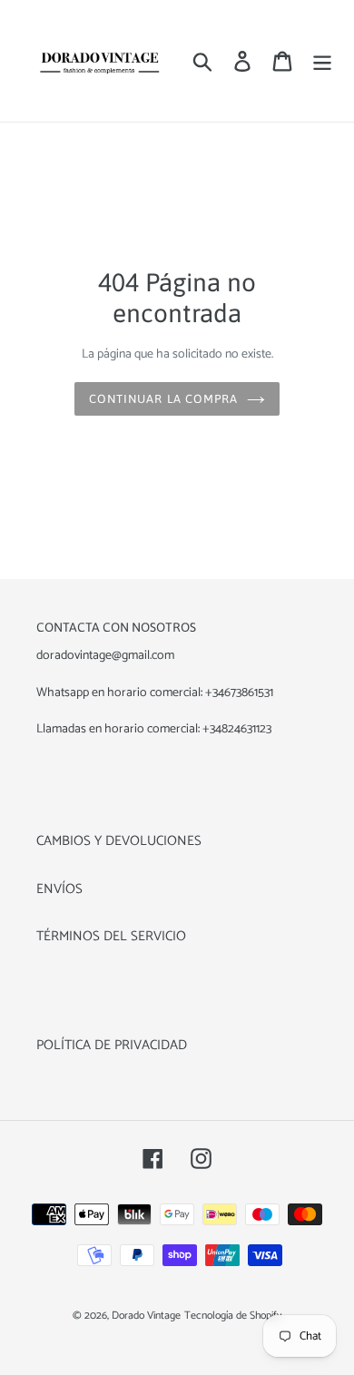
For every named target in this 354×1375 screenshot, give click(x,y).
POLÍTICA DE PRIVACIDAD (111, 1045)
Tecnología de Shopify (232, 1315)
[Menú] (322, 61)
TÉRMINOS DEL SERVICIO (111, 936)
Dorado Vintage (146, 1315)
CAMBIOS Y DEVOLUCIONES (119, 841)
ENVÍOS (59, 889)
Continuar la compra (163, 399)
